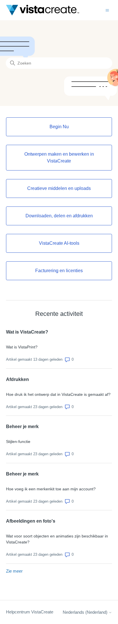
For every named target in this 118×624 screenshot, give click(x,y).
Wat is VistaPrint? (22, 347)
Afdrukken (17, 379)
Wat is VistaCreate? (27, 332)
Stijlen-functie (18, 441)
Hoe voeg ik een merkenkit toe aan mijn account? (51, 489)
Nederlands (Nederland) (86, 612)
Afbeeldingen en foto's (30, 521)
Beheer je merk (22, 426)
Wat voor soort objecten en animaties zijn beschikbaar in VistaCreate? (57, 539)
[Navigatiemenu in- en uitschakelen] (107, 9)
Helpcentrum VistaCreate (29, 611)
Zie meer (14, 571)
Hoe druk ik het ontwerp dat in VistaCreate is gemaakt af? (58, 394)
